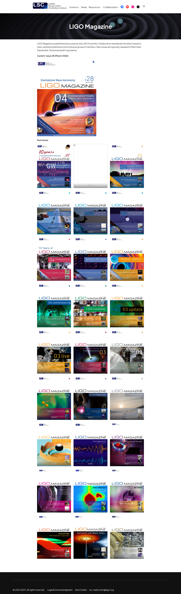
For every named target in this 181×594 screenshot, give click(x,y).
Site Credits (81, 589)
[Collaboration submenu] (118, 7)
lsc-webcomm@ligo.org (101, 589)
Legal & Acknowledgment (60, 589)
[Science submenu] (79, 7)
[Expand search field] (144, 6)
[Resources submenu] (100, 7)
